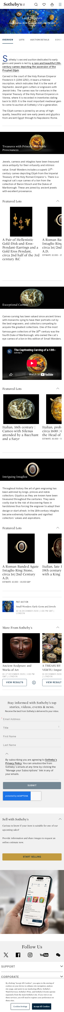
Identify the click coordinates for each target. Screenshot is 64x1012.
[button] (32, 201)
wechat (58, 955)
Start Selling (32, 857)
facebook (18, 955)
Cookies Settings (20, 1006)
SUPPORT (8, 966)
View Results (14, 682)
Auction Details (39, 40)
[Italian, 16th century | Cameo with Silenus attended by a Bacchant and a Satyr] (21, 409)
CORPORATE (10, 977)
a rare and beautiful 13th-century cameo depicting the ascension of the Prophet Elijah (31, 67)
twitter (6, 955)
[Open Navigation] (60, 4)
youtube (44, 955)
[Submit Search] (36, 4)
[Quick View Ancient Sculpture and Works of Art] (34, 682)
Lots (21, 40)
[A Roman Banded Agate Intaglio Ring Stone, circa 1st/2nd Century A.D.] (21, 548)
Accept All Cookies (41, 1006)
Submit (32, 785)
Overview (7, 40)
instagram (30, 955)
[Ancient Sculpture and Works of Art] (21, 648)
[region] (32, 995)
